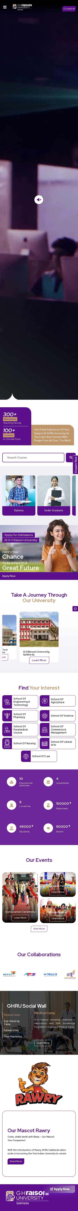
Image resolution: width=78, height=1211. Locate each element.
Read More (16, 1161)
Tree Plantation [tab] (13, 1036)
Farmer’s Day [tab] (11, 1030)
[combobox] (33, 457)
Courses (68, 8)
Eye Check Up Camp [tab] (12, 1023)
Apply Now (8, 576)
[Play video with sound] (39, 199)
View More (39, 928)
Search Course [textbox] (17, 457)
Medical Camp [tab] (12, 1015)
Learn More (39, 660)
